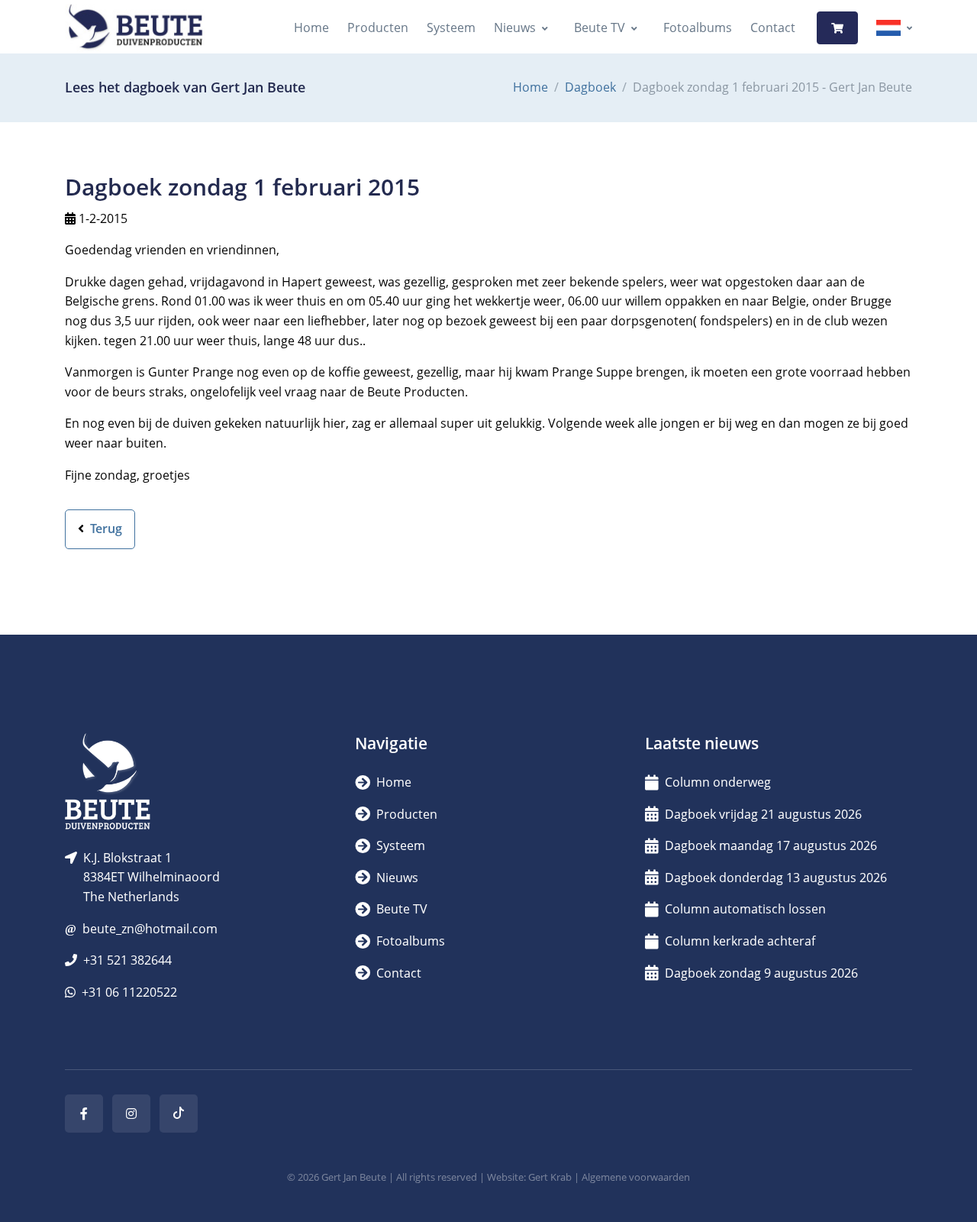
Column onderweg (718, 782)
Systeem (451, 27)
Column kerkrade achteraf (740, 941)
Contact (772, 27)
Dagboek (590, 87)
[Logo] (135, 28)
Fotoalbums (697, 27)
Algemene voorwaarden (636, 1177)
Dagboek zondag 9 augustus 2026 (761, 973)
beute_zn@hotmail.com (150, 928)
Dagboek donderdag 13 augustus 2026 (776, 877)
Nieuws (515, 27)
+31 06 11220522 (129, 992)
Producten (377, 27)
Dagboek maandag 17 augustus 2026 (771, 845)
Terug (104, 528)
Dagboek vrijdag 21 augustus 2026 (763, 814)
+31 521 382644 (127, 960)
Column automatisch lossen (745, 908)
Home (311, 27)
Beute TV (599, 27)
